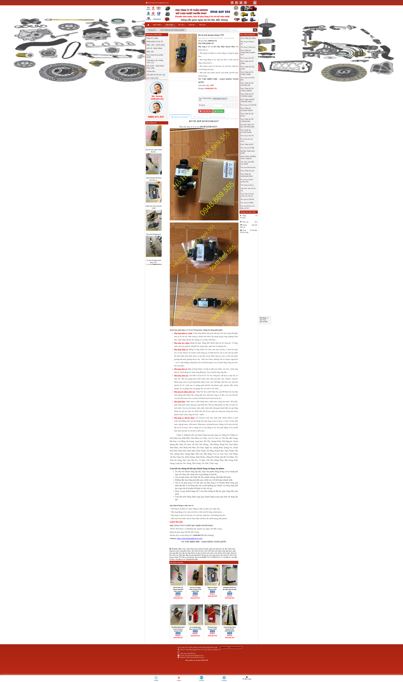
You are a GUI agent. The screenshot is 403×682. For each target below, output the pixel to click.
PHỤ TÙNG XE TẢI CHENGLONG (247, 120)
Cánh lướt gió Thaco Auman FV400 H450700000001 (230, 629)
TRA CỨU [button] (202, 25)
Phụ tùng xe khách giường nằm (247, 180)
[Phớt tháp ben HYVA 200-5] (153, 190)
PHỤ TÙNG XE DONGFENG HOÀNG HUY (248, 52)
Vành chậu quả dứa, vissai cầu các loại (247, 195)
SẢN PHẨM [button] (170, 25)
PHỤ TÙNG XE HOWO (248, 38)
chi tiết (178, 593)
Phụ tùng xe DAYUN (247, 199)
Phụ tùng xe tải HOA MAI (247, 79)
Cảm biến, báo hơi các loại (248, 189)
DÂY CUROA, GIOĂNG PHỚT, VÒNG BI (248, 157)
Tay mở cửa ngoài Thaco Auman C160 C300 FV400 (195, 589)
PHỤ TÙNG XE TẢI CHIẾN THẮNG (247, 73)
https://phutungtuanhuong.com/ (190, 538)
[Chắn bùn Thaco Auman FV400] (212, 614)
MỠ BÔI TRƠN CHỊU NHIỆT (248, 152)
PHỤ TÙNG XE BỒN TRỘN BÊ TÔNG (247, 100)
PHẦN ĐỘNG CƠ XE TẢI (155, 41)
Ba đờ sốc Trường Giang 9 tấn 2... (154, 261)
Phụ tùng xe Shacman (248, 47)
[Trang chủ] (148, 24)
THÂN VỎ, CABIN (152, 38)
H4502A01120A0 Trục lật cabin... (153, 233)
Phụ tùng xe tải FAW (247, 148)
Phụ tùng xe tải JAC (247, 58)
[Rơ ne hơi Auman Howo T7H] (183, 76)
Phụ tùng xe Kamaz (247, 185)
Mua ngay (220, 111)
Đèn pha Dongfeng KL (153, 150)
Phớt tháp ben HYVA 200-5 (154, 205)
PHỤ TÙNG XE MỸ (247, 144)
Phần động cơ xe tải (219, 98)
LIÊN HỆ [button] (192, 25)
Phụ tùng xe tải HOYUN (248, 105)
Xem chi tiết (263, 321)
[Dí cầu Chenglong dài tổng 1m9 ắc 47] (153, 162)
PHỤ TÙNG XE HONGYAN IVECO (247, 175)
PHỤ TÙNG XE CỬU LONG (247, 68)
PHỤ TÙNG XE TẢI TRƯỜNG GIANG (247, 95)
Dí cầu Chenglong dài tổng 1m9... (154, 177)
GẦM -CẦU (150, 52)
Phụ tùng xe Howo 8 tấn (247, 42)
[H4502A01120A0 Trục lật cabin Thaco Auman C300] (229, 575)
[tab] (180, 117)
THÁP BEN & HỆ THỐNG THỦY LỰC (155, 61)
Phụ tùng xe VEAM (247, 203)
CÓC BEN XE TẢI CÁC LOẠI (156, 75)
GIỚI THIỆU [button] (157, 25)
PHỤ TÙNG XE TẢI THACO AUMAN (247, 89)
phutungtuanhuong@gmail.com (158, 3)
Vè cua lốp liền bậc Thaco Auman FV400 (195, 628)
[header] (201, 13)
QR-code (225, 647)
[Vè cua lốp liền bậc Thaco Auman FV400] (195, 614)
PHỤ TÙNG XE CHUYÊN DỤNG (155, 56)
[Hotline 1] (156, 90)
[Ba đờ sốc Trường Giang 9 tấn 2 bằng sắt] (153, 246)
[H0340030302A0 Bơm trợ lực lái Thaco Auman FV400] (178, 614)
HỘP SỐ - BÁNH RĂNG (154, 48)
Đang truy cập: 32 (236, 647)
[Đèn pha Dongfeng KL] (153, 136)
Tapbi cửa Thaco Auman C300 (212, 588)
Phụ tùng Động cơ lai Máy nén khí (248, 207)
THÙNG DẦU (151, 71)
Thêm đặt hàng (206, 111)
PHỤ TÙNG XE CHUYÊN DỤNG (246, 131)
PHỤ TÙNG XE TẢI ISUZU (247, 115)
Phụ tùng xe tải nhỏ (247, 135)
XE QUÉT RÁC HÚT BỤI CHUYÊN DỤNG (247, 126)
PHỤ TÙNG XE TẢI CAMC (247, 62)
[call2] (156, 109)
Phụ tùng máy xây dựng (247, 140)
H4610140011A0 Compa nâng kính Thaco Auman (178, 589)
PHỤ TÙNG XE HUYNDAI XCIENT (247, 109)
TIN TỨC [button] (181, 25)
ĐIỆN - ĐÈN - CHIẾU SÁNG (156, 45)
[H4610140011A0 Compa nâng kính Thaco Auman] (178, 575)
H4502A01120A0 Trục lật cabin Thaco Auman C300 (229, 589)
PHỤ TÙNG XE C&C (247, 171)
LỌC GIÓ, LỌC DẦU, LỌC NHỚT (247, 163)
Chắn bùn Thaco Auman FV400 (212, 628)
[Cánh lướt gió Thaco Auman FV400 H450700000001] (229, 614)
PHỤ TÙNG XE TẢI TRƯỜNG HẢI (247, 84)
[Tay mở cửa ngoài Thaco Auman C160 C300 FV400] (195, 575)
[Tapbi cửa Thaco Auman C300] (212, 575)
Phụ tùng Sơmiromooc (248, 167)
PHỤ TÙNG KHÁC (153, 78)
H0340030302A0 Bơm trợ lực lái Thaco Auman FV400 (178, 629)
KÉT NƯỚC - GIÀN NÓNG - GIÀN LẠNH (156, 67)
